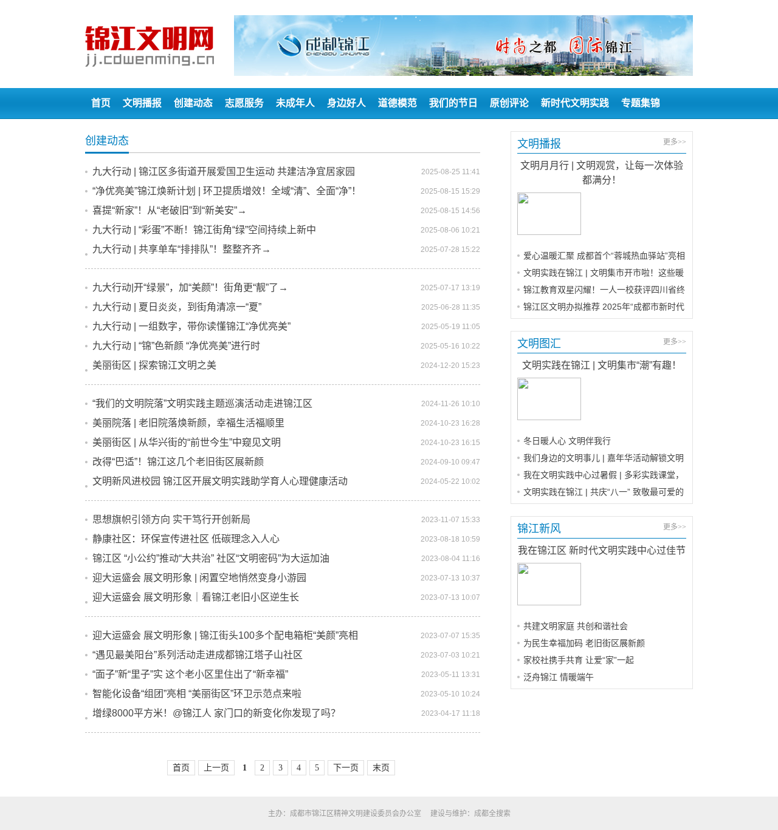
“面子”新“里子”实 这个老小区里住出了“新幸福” (190, 674)
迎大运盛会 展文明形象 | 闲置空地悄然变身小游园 (199, 578)
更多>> (674, 142)
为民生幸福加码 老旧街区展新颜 (584, 643)
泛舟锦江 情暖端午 (558, 677)
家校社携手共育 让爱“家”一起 (578, 660)
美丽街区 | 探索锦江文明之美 (154, 365)
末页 (381, 767)
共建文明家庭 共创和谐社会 (575, 626)
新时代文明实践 (575, 103)
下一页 (346, 767)
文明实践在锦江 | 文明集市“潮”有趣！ (601, 365)
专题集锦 (640, 103)
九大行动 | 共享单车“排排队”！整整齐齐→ (181, 249)
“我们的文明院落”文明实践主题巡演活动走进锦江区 (202, 403)
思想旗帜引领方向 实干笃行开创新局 (171, 519)
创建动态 (193, 103)
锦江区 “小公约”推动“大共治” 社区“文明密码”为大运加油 (210, 558)
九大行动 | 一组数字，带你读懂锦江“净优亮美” (191, 326)
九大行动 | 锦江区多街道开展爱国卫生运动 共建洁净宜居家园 (223, 171)
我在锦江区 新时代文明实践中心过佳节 (602, 550)
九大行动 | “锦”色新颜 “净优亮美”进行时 (176, 346)
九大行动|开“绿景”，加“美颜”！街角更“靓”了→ (190, 287)
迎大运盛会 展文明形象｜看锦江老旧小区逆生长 (195, 597)
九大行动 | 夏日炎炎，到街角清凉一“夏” (176, 307)
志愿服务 (244, 103)
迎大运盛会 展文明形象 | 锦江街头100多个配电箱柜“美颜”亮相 (225, 635)
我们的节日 (453, 103)
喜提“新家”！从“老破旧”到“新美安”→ (169, 210)
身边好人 (346, 103)
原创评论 (509, 103)
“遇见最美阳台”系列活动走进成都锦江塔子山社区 (197, 655)
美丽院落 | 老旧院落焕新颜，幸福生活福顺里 (188, 423)
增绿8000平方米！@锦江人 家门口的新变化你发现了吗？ (216, 713)
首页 (101, 103)
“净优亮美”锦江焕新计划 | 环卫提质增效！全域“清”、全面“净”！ (226, 191)
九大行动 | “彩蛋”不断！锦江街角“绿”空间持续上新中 (204, 230)
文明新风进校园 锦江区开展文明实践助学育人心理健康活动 (220, 481)
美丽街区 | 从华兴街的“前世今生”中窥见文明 (186, 442)
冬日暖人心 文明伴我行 (567, 441)
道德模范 (397, 103)
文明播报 (142, 103)
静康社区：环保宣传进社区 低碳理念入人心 (186, 539)
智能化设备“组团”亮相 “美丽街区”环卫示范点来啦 (196, 694)
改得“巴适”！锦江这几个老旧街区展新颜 (178, 462)
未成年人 (295, 103)
